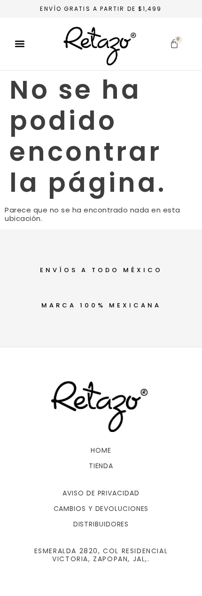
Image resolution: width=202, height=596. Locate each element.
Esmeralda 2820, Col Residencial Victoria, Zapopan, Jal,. (101, 555)
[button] (19, 44)
